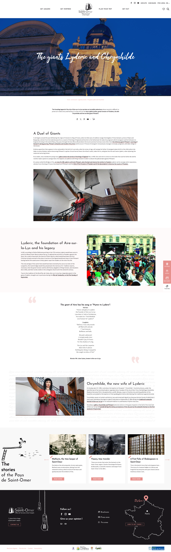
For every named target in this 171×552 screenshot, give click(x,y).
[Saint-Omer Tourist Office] (85, 9)
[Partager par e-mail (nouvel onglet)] (88, 119)
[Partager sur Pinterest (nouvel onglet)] (84, 119)
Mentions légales (12, 548)
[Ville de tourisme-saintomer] (92, 548)
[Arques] (98, 548)
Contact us (14, 524)
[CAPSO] (73, 548)
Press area (105, 517)
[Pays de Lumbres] (83, 548)
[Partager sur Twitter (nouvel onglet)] (81, 119)
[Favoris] (164, 9)
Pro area (161, 3)
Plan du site (22, 548)
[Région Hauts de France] (156, 548)
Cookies (30, 548)
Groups (144, 3)
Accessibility (38, 548)
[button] (168, 9)
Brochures (105, 512)
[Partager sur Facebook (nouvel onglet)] (77, 119)
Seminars (152, 3)
